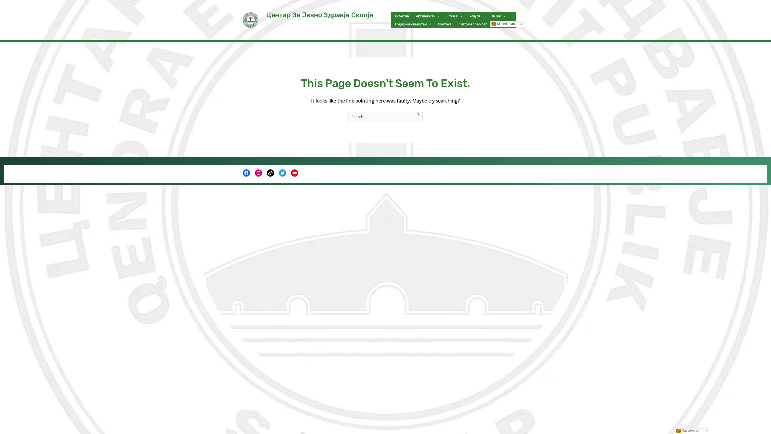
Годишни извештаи (411, 24)
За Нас (496, 16)
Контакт (444, 24)
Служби (452, 16)
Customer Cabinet (473, 24)
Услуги (474, 16)
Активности (425, 16)
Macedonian (505, 24)
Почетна (402, 16)
